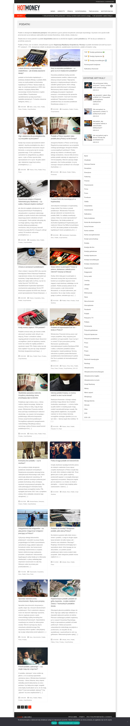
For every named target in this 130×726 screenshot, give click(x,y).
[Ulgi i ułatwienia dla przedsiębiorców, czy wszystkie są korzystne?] (32, 125)
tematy (82, 717)
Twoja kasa (94, 11)
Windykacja (88, 396)
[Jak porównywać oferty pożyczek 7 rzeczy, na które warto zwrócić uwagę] (88, 85)
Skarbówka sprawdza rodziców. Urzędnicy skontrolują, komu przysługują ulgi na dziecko (29, 395)
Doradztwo (87, 168)
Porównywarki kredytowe (92, 64)
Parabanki (87, 309)
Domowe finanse (34, 501)
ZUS (85, 413)
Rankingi (87, 363)
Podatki (43, 106)
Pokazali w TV (54, 428)
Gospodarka (80, 11)
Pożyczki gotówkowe (91, 330)
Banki (31, 106)
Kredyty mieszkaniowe (91, 264)
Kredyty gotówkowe (90, 251)
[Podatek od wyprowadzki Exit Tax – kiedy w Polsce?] (65, 317)
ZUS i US (75, 368)
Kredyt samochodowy (91, 239)
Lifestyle (64, 172)
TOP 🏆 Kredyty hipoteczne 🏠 (94, 56)
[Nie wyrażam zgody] (127, 722)
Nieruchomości (37, 637)
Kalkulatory (87, 214)
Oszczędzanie (88, 305)
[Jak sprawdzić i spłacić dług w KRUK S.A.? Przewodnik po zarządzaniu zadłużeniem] (88, 97)
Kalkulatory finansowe (91, 69)
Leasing (86, 280)
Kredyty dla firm (89, 247)
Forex (86, 193)
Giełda (86, 201)
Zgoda (54, 723)
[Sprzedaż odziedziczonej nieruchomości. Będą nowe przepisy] (32, 588)
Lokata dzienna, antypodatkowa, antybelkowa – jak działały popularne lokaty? (31, 70)
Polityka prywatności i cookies (69, 723)
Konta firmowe (89, 226)
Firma (35, 169)
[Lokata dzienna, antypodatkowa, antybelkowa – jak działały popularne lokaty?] (32, 57)
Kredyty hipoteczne (90, 255)
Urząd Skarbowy (32, 109)
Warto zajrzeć (88, 392)
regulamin (72, 717)
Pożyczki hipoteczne (90, 334)
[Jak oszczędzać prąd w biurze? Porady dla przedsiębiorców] (88, 137)
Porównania (54, 174)
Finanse (32, 169)
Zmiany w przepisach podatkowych (31, 267)
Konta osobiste (89, 230)
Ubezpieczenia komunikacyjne (94, 372)
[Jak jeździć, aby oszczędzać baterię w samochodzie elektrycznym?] (88, 123)
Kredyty (61, 11)
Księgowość (88, 272)
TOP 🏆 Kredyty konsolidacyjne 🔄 (95, 60)
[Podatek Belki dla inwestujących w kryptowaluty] (65, 188)
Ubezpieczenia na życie (91, 380)
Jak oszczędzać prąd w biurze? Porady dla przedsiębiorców (100, 137)
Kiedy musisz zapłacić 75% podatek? (31, 327)
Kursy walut (88, 276)
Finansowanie (33, 571)
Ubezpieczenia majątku (91, 376)
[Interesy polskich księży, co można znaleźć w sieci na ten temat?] (65, 382)
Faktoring (87, 176)
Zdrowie (86, 405)
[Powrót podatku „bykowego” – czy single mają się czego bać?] (32, 656)
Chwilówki (87, 160)
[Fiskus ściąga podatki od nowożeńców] (65, 450)
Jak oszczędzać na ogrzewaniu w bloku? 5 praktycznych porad (100, 111)
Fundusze (87, 197)
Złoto (86, 409)
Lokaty (35, 106)
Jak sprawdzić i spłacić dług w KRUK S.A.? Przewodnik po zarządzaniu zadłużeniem (101, 15)
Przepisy (24, 109)
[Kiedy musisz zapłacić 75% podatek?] (32, 317)
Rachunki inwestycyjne (91, 359)
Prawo (20, 109)
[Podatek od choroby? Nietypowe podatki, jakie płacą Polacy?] (65, 518)
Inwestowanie (65, 235)
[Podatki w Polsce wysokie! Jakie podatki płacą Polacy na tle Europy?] (65, 125)
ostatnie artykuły (94, 78)
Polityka (73, 172)
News (53, 11)
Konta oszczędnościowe (92, 235)
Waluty (86, 388)
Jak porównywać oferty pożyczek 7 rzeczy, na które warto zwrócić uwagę (48, 15)
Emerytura (41, 501)
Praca (70, 11)
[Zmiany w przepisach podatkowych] (32, 256)
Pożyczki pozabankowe (91, 338)
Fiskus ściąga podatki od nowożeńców (65, 461)
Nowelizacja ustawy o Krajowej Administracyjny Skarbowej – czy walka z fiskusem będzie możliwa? (30, 201)
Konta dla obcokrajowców (92, 222)
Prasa (86, 347)
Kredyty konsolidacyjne (91, 259)
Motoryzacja (107, 11)
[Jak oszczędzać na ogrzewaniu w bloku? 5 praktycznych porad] (88, 111)
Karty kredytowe (89, 218)
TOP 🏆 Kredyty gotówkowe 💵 (94, 52)
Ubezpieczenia (89, 367)
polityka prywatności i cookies (99, 717)
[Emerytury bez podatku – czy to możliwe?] (32, 450)
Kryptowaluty (73, 235)
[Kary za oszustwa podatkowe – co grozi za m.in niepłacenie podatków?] (65, 57)
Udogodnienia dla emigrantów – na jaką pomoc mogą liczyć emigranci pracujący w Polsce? (31, 531)
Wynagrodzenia (89, 401)
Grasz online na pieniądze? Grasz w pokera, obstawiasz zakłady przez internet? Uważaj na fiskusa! (64, 269)
